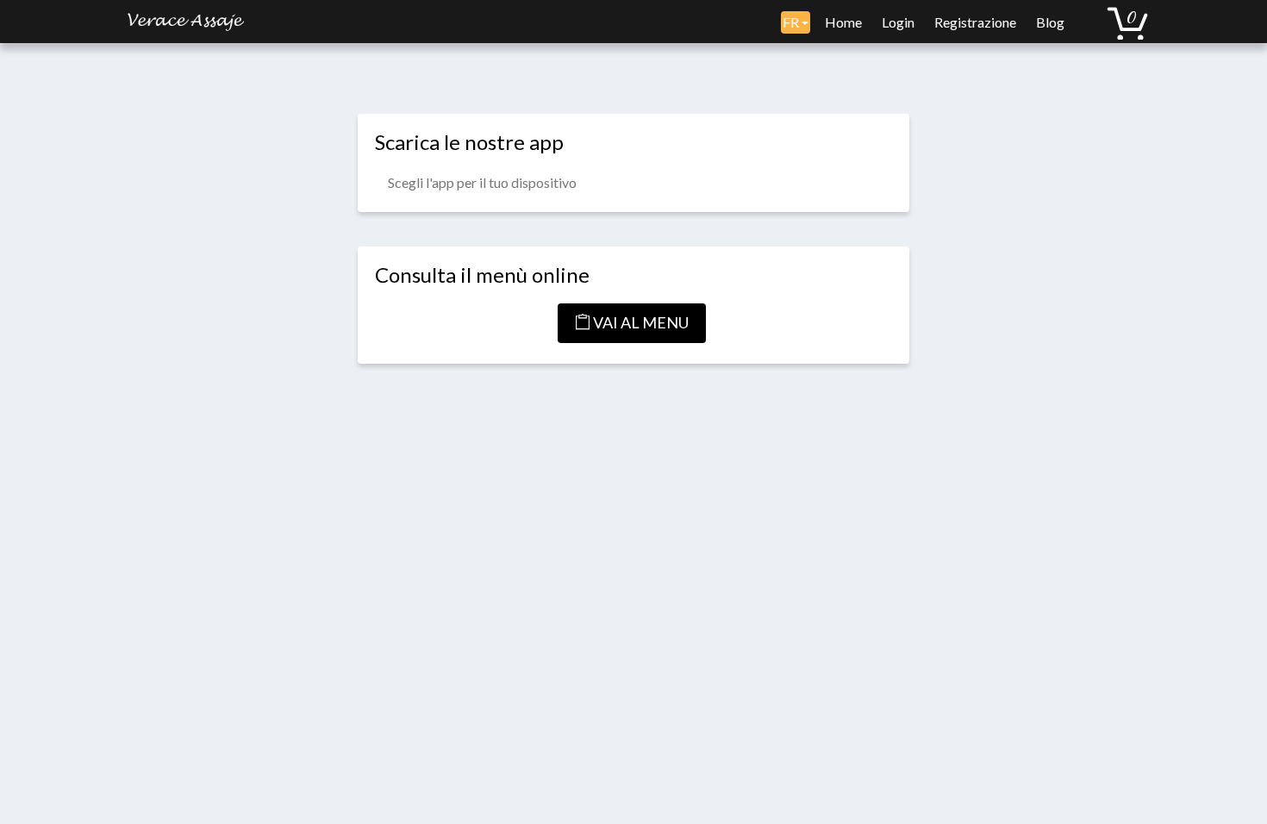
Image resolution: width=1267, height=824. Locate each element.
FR (792, 22)
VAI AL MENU (639, 322)
